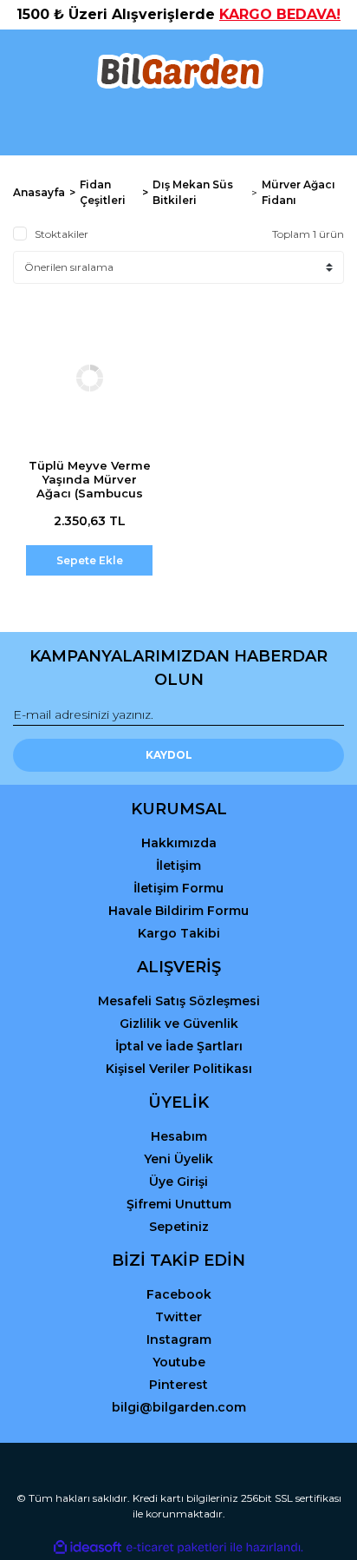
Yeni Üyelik (178, 1159)
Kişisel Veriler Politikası (179, 1068)
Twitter (178, 1317)
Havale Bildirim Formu (178, 910)
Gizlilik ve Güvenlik (179, 1023)
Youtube (179, 1362)
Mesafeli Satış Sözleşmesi (179, 1001)
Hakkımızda (179, 843)
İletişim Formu (178, 888)
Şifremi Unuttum (179, 1204)
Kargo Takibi (179, 933)
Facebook (178, 1294)
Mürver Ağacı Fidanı (298, 192)
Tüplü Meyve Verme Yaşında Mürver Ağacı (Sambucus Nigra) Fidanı (90, 486)
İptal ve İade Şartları (179, 1046)
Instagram (178, 1339)
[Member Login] (178, 126)
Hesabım (179, 1136)
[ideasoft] (87, 1547)
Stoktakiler (61, 233)
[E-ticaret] (176, 1548)
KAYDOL (169, 754)
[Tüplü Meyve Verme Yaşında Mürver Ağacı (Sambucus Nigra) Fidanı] (89, 378)
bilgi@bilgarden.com (179, 1407)
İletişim (178, 865)
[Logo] (179, 71)
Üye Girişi (178, 1181)
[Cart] (323, 126)
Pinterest (178, 1384)
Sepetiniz (179, 1226)
